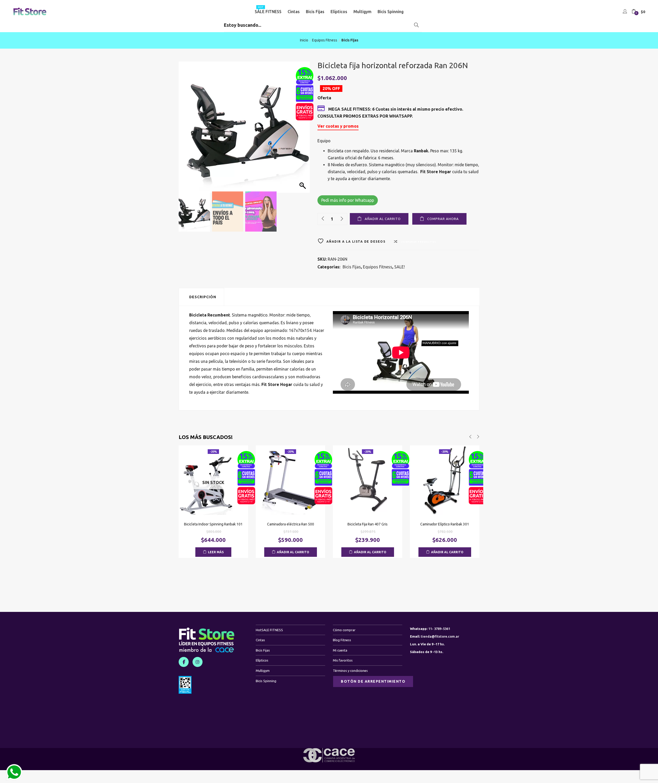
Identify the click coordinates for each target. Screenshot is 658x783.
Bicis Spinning (391, 11)
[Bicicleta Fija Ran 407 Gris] (367, 479)
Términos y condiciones (350, 670)
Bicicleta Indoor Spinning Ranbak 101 (213, 524)
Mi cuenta (340, 650)
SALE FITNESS (268, 10)
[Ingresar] (625, 11)
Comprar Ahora (443, 219)
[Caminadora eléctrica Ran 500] (290, 479)
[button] (638, 12)
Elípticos (339, 11)
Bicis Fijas (315, 11)
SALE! (399, 267)
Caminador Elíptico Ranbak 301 (444, 524)
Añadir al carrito (383, 219)
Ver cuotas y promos (338, 126)
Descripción (202, 297)
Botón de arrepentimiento (373, 681)
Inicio (304, 40)
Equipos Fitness (324, 40)
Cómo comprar (344, 630)
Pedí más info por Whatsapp (347, 200)
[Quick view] (202, 507)
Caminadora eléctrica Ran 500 (290, 524)
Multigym (362, 11)
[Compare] (213, 507)
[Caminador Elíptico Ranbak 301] (444, 479)
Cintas (294, 11)
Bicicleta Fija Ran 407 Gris (368, 524)
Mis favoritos (343, 660)
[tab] (201, 297)
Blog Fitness (342, 640)
